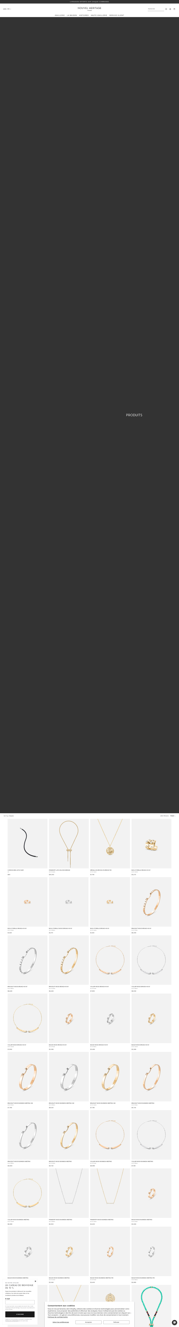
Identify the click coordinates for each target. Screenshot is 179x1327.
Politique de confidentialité (11, 1320)
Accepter (88, 1322)
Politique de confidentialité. (58, 1317)
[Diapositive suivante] (85, 844)
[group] (69, 843)
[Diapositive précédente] (52, 844)
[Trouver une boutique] (170, 9)
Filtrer (10, 816)
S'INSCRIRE (20, 1314)
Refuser (116, 1322)
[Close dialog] (35, 1281)
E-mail (7, 1299)
